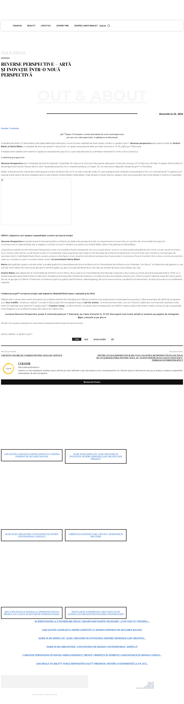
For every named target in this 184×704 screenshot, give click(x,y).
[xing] (19, 377)
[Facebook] (5, 113)
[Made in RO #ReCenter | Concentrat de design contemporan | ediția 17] (31, 498)
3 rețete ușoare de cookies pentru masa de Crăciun (31, 355)
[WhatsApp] (14, 113)
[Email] (23, 113)
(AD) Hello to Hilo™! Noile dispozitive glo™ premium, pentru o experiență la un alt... (92, 663)
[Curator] (8, 370)
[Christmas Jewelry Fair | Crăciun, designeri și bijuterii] (95, 498)
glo (112, 339)
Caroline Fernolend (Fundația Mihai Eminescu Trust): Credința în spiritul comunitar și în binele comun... (92, 655)
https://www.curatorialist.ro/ (28, 367)
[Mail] (49, 690)
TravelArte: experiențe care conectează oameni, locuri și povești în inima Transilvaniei (96, 612)
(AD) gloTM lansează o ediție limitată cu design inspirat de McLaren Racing (32, 455)
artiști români (99, 339)
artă (86, 339)
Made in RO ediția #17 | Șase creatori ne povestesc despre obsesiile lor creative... (92, 638)
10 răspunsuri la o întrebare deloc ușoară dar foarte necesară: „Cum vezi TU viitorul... (92, 621)
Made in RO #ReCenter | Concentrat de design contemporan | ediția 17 (31, 535)
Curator (24, 363)
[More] (32, 113)
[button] (105, 26)
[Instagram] (44, 690)
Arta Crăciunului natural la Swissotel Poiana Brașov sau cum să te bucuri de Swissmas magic (32, 612)
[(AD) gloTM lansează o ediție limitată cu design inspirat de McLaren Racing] (31, 418)
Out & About (13, 52)
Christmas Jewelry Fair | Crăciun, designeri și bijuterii (96, 535)
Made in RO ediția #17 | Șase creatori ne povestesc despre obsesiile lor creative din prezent (95, 456)
